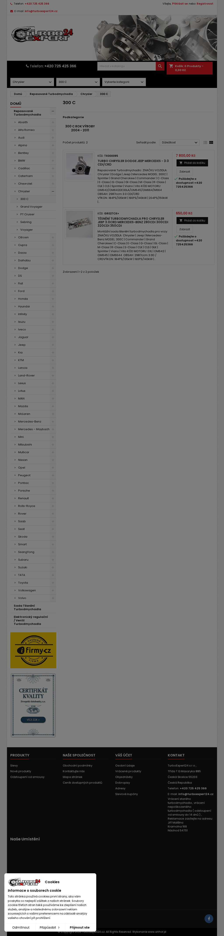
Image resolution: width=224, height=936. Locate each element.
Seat (21, 529)
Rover (22, 514)
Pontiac (23, 483)
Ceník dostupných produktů (82, 783)
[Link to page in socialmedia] (209, 918)
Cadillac (24, 168)
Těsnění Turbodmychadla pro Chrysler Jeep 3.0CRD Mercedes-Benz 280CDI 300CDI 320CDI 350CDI (133, 222)
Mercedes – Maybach (33, 429)
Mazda (23, 406)
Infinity (22, 314)
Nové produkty (20, 771)
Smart (22, 544)
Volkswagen (27, 590)
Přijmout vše (80, 927)
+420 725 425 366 (37, 3)
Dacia (22, 253)
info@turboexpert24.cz (41, 11)
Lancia (22, 368)
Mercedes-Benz (29, 421)
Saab (22, 521)
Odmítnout (21, 927)
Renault (23, 498)
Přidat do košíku (192, 163)
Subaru (23, 560)
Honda (23, 299)
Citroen (23, 237)
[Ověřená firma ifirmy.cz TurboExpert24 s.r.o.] (33, 650)
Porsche (24, 491)
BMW (21, 161)
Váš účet (123, 755)
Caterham (25, 176)
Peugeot (24, 475)
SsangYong (26, 552)
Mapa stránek (72, 777)
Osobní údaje (125, 765)
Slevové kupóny (126, 794)
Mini (21, 437)
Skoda (22, 537)
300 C (24, 199)
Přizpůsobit (48, 927)
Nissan (23, 460)
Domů (15, 103)
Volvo (22, 598)
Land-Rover (26, 375)
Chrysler (24, 191)
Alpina (22, 145)
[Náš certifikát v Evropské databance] (33, 705)
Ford (21, 291)
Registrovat (205, 3)
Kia (20, 352)
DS (20, 276)
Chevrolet (25, 184)
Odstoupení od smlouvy (27, 777)
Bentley (23, 153)
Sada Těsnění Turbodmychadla (27, 607)
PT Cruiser (27, 214)
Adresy (120, 788)
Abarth (23, 122)
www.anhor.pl (157, 932)
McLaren (24, 414)
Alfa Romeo (26, 130)
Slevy (14, 765)
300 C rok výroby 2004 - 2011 (80, 128)
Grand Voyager (31, 207)
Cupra (22, 245)
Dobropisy (122, 783)
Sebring (26, 222)
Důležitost (180, 142)
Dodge (23, 268)
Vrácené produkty (128, 771)
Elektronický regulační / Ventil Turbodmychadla (31, 620)
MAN (21, 398)
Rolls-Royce (26, 506)
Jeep (22, 345)
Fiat (20, 283)
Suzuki (22, 567)
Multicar (23, 452)
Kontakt (176, 755)
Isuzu (21, 322)
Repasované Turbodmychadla (27, 113)
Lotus (21, 391)
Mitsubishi (25, 444)
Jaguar (23, 337)
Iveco (22, 329)
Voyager (26, 230)
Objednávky (124, 777)
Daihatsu (24, 260)
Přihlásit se (180, 3)
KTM (21, 360)
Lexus (22, 383)
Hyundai (24, 306)
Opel (21, 467)
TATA (21, 575)
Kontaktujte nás (74, 771)
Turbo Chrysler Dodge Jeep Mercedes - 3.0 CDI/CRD (133, 163)
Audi (21, 137)
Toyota (23, 583)
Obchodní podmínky (77, 765)
